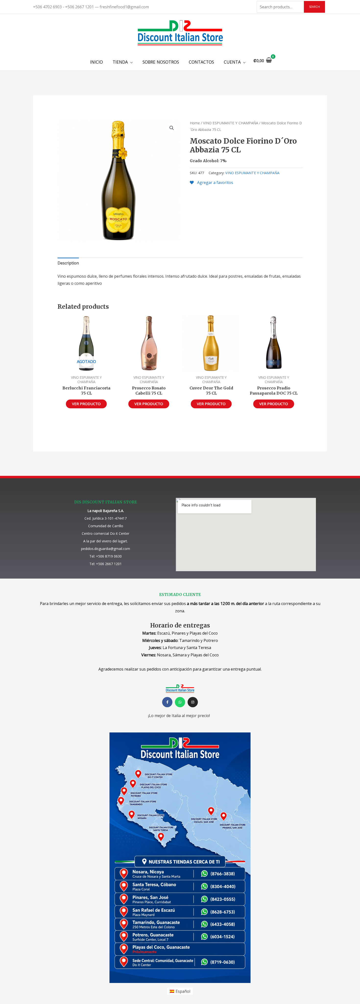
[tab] (68, 263)
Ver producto (86, 403)
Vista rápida (86, 367)
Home (195, 122)
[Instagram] (193, 702)
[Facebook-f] (167, 702)
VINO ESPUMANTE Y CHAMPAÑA (230, 122)
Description (68, 263)
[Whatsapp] (180, 702)
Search (314, 7)
